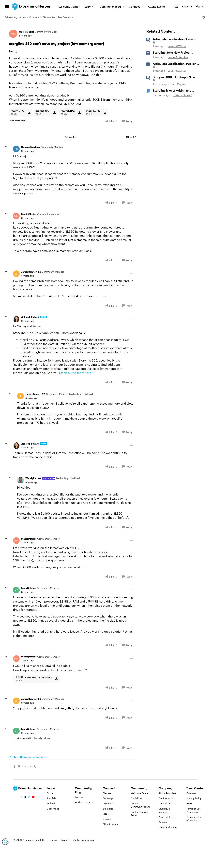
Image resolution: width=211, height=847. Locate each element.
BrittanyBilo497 (182, 95)
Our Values (164, 803)
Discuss (107, 793)
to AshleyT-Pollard (81, 394)
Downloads (109, 803)
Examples (108, 808)
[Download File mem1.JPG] (29, 112)
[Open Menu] (203, 17)
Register (187, 6)
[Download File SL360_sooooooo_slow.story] (56, 679)
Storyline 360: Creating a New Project (174, 77)
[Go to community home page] (31, 6)
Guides (51, 793)
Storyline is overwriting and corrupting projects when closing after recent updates (176, 91)
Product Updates (84, 802)
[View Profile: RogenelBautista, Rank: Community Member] (16, 149)
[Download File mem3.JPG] (79, 112)
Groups (107, 818)
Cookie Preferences (83, 839)
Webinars (52, 803)
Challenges (53, 808)
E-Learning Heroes (15, 17)
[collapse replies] (6, 147)
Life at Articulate (168, 827)
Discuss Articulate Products (58, 17)
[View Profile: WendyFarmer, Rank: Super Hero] (20, 480)
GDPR (189, 803)
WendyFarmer (33, 478)
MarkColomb (28, 588)
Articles (79, 797)
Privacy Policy (193, 798)
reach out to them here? (76, 373)
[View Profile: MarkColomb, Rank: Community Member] (16, 590)
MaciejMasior (26, 31)
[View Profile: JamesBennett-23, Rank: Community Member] (16, 273)
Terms (53, 839)
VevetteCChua (177, 46)
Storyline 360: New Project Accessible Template (172, 53)
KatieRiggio (178, 83)
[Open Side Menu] (7, 6)
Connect (34, 17)
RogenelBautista (30, 146)
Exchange (108, 798)
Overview (191, 793)
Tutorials (51, 798)
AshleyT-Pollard (30, 316)
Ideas (106, 813)
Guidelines (136, 798)
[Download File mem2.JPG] (54, 112)
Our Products (166, 798)
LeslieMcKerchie (178, 57)
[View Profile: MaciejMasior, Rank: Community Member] (13, 34)
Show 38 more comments (29, 756)
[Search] (176, 7)
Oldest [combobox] (131, 137)
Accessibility (165, 817)
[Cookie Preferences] (5, 841)
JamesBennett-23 (31, 271)
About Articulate (167, 793)
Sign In (200, 6)
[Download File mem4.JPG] (105, 112)
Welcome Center (140, 793)
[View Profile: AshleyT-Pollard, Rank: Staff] (16, 319)
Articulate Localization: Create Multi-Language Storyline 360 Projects (174, 39)
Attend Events (110, 824)
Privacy (65, 839)
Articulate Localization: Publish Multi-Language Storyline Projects (176, 64)
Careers (163, 822)
